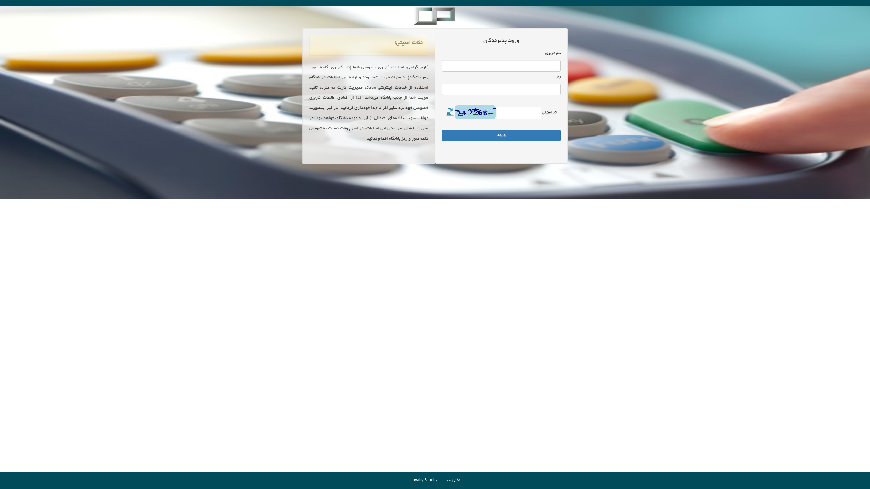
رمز (558, 77)
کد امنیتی (549, 113)
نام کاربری (553, 53)
